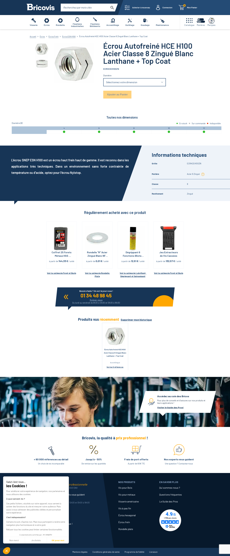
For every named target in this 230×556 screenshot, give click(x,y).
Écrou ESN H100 (69, 36)
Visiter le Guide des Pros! (170, 407)
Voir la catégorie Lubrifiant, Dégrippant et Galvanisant (133, 275)
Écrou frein (124, 522)
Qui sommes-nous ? (169, 487)
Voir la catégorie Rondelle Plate (97, 275)
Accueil (33, 36)
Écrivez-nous (96, 300)
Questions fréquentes (170, 494)
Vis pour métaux (126, 494)
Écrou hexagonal (127, 515)
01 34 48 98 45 (96, 295)
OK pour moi (58, 540)
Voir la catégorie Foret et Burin (61, 273)
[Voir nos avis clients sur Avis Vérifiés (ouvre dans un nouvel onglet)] (179, 520)
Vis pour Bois (125, 487)
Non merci (14, 540)
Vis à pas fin (124, 508)
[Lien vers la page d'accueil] (41, 7)
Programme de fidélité (134, 552)
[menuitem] (137, 7)
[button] (6, 550)
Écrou (42, 36)
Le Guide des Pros (168, 501)
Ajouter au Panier (117, 94)
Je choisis (36, 540)
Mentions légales (79, 552)
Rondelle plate (125, 528)
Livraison (153, 552)
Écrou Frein (54, 36)
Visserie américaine (128, 501)
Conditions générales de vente (106, 552)
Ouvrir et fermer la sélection (134, 82)
